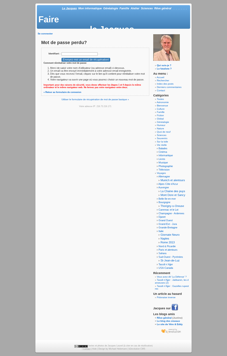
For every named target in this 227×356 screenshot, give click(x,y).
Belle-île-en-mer (167, 198)
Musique (163, 162)
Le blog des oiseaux (168, 321)
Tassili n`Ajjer (166, 264)
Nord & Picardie (167, 246)
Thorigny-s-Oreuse (172, 206)
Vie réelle (162, 145)
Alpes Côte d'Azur (168, 183)
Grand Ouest (166, 220)
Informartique (166, 155)
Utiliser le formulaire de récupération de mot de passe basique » (95, 99)
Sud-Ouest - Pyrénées (171, 256)
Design (101, 349)
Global (160, 118)
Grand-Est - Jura (168, 224)
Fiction (160, 115)
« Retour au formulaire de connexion (62, 92)
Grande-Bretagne (168, 227)
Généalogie (110, 8)
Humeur (161, 125)
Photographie (166, 166)
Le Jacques (69, 8)
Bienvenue (162, 105)
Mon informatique (90, 8)
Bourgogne (164, 202)
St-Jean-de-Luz (170, 260)
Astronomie (163, 102)
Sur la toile (162, 141)
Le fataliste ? (164, 68)
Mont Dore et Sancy (173, 195)
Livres (162, 159)
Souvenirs (162, 138)
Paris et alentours (168, 249)
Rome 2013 (168, 242)
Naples (165, 238)
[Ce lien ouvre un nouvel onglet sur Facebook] (174, 310)
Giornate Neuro (170, 234)
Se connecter (45, 33)
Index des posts (165, 83)
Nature (160, 128)
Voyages (161, 173)
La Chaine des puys (173, 191)
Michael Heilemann (118, 349)
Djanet (162, 216)
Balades (163, 148)
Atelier (135, 8)
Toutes (160, 99)
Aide (94, 349)
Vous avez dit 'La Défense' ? (172, 276)
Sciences (147, 8)
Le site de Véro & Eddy (170, 324)
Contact (161, 90)
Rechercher (163, 80)
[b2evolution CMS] (171, 333)
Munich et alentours (173, 180)
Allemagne (164, 176)
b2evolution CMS (137, 349)
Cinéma (163, 151)
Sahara (162, 253)
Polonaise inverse (166, 297)
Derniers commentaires (169, 87)
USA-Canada (166, 267)
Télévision (164, 169)
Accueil (160, 77)
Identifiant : (54, 53)
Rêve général (162, 8)
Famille (124, 8)
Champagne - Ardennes (171, 213)
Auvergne (163, 187)
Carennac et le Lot (168, 209)
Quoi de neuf (163, 131)
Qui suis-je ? (164, 65)
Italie (161, 231)
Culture (161, 109)
